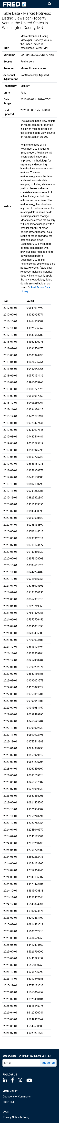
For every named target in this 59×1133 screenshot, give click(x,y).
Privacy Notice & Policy (16, 1117)
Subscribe (48, 1062)
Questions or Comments (17, 1096)
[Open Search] (49, 4)
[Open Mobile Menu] (54, 4)
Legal (6, 1111)
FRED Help (9, 1102)
